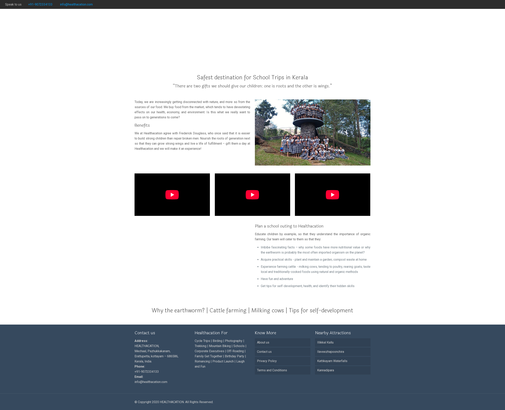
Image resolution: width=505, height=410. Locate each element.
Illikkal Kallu (325, 342)
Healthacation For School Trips (349, 58)
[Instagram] (498, 4)
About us (263, 342)
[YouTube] (487, 4)
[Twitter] (482, 4)
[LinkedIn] (492, 4)
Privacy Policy (267, 361)
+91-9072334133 (40, 4)
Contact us (264, 352)
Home (315, 58)
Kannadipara (325, 370)
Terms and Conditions (272, 370)
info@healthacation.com (76, 4)
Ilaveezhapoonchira (330, 352)
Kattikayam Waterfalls (332, 361)
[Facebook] (476, 4)
